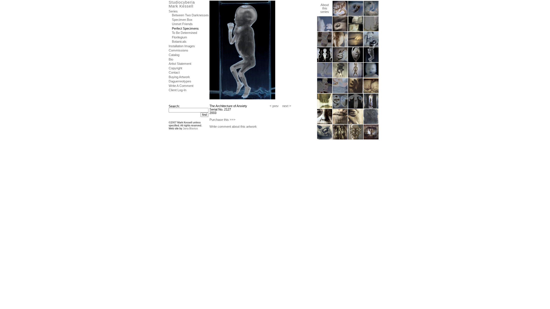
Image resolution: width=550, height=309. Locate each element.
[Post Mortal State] (324, 123)
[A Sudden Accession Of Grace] (324, 77)
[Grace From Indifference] (340, 30)
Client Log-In (177, 90)
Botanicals (179, 41)
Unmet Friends (182, 24)
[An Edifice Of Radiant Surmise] (355, 107)
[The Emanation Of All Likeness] (355, 138)
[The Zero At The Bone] (371, 138)
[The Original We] (355, 61)
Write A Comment (181, 86)
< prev (274, 106)
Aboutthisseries (324, 8)
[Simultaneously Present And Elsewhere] (340, 46)
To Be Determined (184, 33)
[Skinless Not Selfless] (340, 77)
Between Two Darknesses (190, 15)
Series (173, 11)
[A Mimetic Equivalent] (340, 61)
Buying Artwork (179, 77)
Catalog (174, 55)
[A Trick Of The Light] (371, 77)
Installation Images (182, 46)
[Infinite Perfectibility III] (355, 15)
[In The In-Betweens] (355, 92)
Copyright (175, 68)
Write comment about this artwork (233, 126)
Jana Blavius (190, 128)
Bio (171, 59)
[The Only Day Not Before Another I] (340, 107)
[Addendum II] (371, 107)
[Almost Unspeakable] (371, 30)
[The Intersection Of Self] (371, 123)
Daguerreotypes (180, 81)
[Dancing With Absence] (324, 92)
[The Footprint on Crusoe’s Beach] (324, 107)
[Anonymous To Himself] (324, 30)
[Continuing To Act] (340, 138)
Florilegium (179, 37)
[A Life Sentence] (371, 92)
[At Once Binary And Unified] (340, 15)
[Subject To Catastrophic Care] (355, 123)
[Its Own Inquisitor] (340, 123)
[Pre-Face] (371, 15)
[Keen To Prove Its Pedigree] (324, 138)
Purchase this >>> (222, 119)
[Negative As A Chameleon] (355, 46)
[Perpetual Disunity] (324, 61)
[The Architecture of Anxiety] (371, 61)
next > (286, 106)
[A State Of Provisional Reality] (340, 92)
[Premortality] (355, 30)
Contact (174, 72)
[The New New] (355, 77)
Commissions (178, 50)
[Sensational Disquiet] (371, 46)
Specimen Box (182, 19)
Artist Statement (180, 63)
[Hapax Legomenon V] (324, 46)
